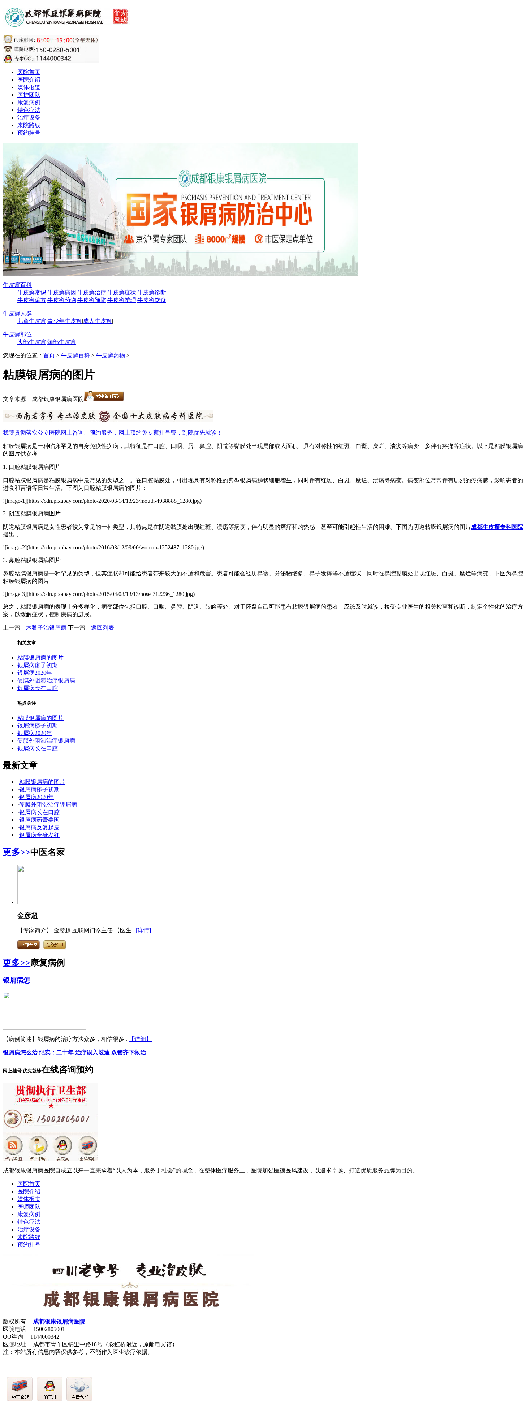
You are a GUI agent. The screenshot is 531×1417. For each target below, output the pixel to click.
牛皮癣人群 (17, 313)
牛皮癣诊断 (151, 292)
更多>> (16, 852)
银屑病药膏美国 (39, 820)
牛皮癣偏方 (31, 300)
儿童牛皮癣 (31, 321)
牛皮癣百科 (17, 285)
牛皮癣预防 (91, 300)
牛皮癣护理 (121, 300)
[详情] (143, 930)
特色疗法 (28, 110)
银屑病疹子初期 (37, 665)
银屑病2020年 (34, 673)
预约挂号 (28, 133)
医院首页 (28, 72)
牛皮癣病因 (61, 292)
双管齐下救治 (128, 1052)
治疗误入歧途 (92, 1052)
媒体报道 (28, 87)
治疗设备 (28, 118)
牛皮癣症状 (121, 292)
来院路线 (28, 125)
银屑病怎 (16, 980)
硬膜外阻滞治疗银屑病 (46, 680)
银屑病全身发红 (39, 835)
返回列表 (102, 628)
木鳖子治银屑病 (46, 628)
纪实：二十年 (56, 1052)
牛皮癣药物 (61, 300)
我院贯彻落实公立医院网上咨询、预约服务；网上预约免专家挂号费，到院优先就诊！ (113, 432)
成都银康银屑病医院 (58, 1321)
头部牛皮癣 (31, 342)
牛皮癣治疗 (91, 292)
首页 (49, 355)
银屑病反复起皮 (39, 827)
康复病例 (28, 102)
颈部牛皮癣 (61, 342)
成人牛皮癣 (97, 321)
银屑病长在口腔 (37, 688)
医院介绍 (28, 80)
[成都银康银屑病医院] (68, 22)
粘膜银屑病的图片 (40, 658)
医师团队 (28, 1207)
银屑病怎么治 (20, 1052)
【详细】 (140, 1039)
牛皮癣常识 (31, 292)
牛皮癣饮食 (151, 300)
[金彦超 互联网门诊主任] (34, 902)
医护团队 (28, 95)
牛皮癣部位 (17, 334)
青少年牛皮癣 (64, 321)
